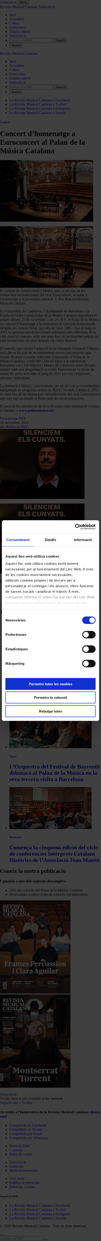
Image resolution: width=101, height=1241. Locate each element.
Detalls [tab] (50, 540)
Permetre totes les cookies (50, 684)
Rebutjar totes (50, 711)
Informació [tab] (83, 540)
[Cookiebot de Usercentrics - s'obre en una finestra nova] (75, 527)
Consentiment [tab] (18, 540)
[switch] (89, 634)
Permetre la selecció (50, 697)
